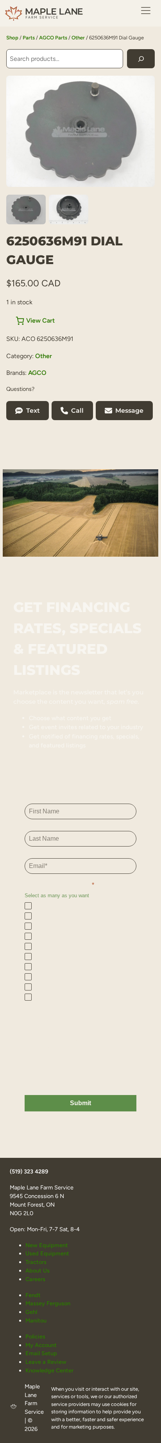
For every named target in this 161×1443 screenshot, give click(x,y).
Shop (12, 38)
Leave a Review (45, 1361)
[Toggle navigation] (145, 10)
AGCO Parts (53, 38)
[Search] (141, 58)
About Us (37, 1270)
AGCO (37, 372)
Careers (35, 1279)
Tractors (36, 1262)
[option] (68, 209)
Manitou (36, 1320)
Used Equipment (47, 1253)
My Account (41, 1345)
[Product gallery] (80, 131)
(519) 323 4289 (29, 1171)
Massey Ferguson (47, 1303)
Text (33, 410)
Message (129, 410)
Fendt (33, 1295)
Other (78, 38)
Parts (29, 38)
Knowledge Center (49, 1370)
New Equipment (46, 1245)
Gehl (31, 1311)
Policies (35, 1336)
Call (77, 410)
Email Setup (41, 1353)
